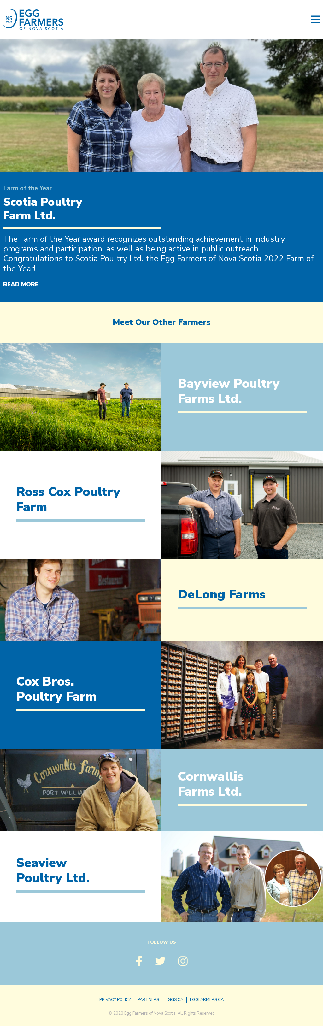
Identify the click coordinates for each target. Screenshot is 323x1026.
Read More (20, 284)
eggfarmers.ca (207, 1000)
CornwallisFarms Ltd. (210, 784)
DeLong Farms (222, 594)
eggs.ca (174, 1000)
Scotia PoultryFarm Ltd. (42, 208)
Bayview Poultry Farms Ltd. (228, 391)
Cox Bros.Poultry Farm (56, 689)
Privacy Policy (115, 1000)
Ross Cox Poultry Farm (68, 499)
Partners (148, 1000)
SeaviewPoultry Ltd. (53, 870)
